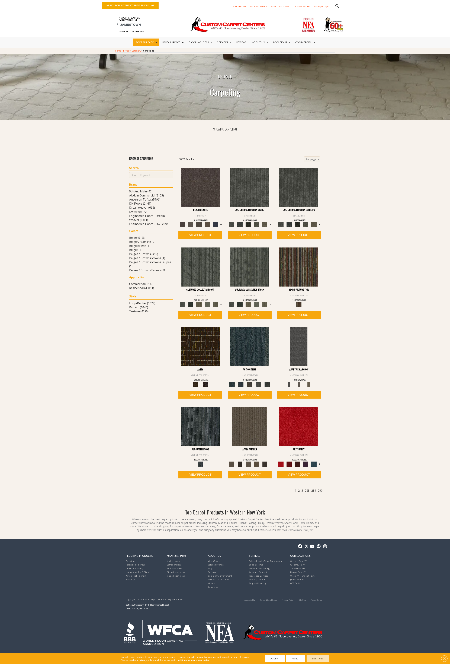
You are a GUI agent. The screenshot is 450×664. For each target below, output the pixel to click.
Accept (275, 658)
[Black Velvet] (205, 384)
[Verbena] (305, 464)
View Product (200, 235)
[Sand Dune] (308, 384)
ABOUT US (258, 42)
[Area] (200, 187)
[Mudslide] (298, 266)
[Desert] (190, 224)
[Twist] (215, 304)
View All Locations (131, 31)
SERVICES (222, 42)
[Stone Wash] (314, 464)
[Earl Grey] (258, 384)
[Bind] (200, 266)
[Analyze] (240, 464)
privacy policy (146, 660)
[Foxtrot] (200, 426)
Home (118, 50)
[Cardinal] (298, 426)
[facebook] (299, 546)
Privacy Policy (288, 600)
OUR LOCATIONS (300, 555)
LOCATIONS (280, 42)
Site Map (302, 600)
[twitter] (305, 546)
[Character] (240, 224)
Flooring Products (139, 555)
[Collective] (248, 224)
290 (320, 490)
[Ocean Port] (241, 384)
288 (307, 490)
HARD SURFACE (171, 42)
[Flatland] (215, 224)
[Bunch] (190, 304)
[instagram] (324, 546)
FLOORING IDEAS (198, 42)
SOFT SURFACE (145, 42)
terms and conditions (175, 660)
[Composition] (256, 224)
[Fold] (199, 304)
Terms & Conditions (268, 600)
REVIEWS (241, 42)
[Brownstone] (249, 384)
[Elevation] (199, 224)
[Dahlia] (289, 464)
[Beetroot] (297, 464)
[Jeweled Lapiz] (298, 346)
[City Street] (267, 384)
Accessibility (250, 600)
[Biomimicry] (249, 187)
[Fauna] (207, 224)
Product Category (132, 50)
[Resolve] (249, 426)
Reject (296, 658)
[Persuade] (256, 464)
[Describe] (248, 464)
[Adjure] (264, 464)
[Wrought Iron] (298, 384)
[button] (156, 42)
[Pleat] (207, 304)
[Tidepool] (249, 346)
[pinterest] (318, 546)
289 (313, 490)
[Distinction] (264, 224)
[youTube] (311, 546)
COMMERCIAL (303, 42)
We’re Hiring (316, 600)
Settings (318, 658)
